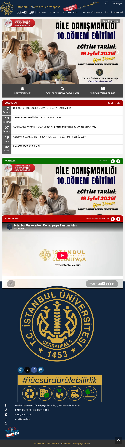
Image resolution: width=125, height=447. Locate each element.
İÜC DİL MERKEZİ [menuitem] (114, 12)
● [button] (55, 79)
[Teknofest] (12, 431)
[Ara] (106, 3)
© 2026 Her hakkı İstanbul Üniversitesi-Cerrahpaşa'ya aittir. (62, 443)
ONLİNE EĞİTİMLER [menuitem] (92, 12)
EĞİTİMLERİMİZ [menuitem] (71, 12)
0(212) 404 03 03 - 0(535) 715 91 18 (32, 409)
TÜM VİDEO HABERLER (97, 218)
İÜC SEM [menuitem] (42, 12)
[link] (21, 370)
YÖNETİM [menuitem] (54, 12)
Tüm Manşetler (110, 20)
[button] (8, 51)
